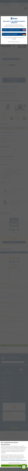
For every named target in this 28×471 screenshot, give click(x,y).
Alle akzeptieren (14, 465)
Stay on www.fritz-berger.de (10, 34)
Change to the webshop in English (11, 29)
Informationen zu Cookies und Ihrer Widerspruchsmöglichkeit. (14, 460)
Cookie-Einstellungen (14, 463)
